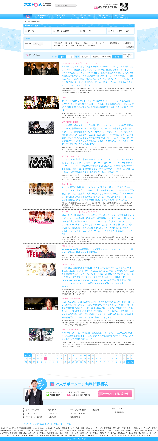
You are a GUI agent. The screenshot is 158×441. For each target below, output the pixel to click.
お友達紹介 (52, 417)
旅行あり (57, 45)
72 (93, 362)
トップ (25, 21)
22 (116, 355)
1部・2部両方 (62, 31)
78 (116, 362)
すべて (31, 31)
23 (120, 355)
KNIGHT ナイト (68, 264)
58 (38, 362)
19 (104, 355)
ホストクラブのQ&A (77, 413)
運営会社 (96, 410)
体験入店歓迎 (69, 45)
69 (81, 362)
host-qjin (54, 395)
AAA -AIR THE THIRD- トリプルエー (76, 122)
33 (49, 359)
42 (85, 359)
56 (30, 362)
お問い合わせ (53, 413)
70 (85, 362)
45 (97, 359)
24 (124, 355)
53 (128, 359)
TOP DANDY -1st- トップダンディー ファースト (79, 63)
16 (93, 355)
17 (97, 355)
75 (104, 362)
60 (45, 362)
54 (132, 359)
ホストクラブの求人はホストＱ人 (37, 4)
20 (108, 355)
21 (112, 355)
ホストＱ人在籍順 (128, 56)
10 (69, 355)
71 (89, 362)
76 (108, 362)
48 (108, 359)
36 (61, 359)
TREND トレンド (68, 246)
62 (53, 362)
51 (120, 359)
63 (57, 362)
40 (77, 359)
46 (100, 359)
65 (65, 362)
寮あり (77, 43)
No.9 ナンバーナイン (70, 329)
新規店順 (85, 57)
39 (73, 359)
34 (53, 359)
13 (81, 355)
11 (73, 355)
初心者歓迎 (58, 43)
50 (116, 359)
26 (132, 355)
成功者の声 (52, 410)
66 (69, 362)
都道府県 (28, 43)
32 (45, 359)
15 (89, 355)
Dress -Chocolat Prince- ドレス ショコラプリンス (79, 212)
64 (61, 362)
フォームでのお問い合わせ (115, 393)
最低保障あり (114, 43)
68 (77, 362)
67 (73, 362)
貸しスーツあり (89, 43)
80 (124, 362)
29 (34, 359)
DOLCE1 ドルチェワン (70, 156)
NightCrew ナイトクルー (71, 298)
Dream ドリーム (68, 97)
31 (41, 359)
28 (30, 359)
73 (97, 362)
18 (100, 355)
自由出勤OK (126, 43)
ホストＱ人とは (31, 413)
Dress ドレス (67, 184)
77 (112, 362)
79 (120, 362)
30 (38, 359)
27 (26, 359)
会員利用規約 (119, 412)
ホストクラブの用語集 (78, 410)
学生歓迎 (69, 43)
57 (34, 362)
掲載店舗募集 (75, 417)
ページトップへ (118, 408)
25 (128, 355)
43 (89, 359)
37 (65, 359)
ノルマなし (102, 43)
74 (100, 362)
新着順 (117, 57)
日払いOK (80, 45)
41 (81, 359)
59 (41, 362)
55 (26, 362)
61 (49, 362)
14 (85, 355)
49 (112, 359)
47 (104, 359)
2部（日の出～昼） (120, 31)
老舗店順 (96, 57)
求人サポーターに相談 (34, 417)
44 (93, 359)
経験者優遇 (91, 45)
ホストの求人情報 (32, 410)
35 (57, 359)
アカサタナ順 (106, 57)
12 (77, 355)
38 (69, 359)
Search (56, 5)
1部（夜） (88, 31)
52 (124, 359)
